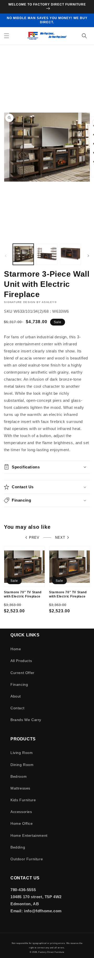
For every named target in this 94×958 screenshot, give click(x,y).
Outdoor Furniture (26, 859)
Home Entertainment (29, 835)
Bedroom (18, 776)
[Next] (88, 256)
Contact (17, 708)
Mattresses (20, 788)
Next (60, 537)
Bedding (17, 847)
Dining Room (22, 765)
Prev (34, 537)
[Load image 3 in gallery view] (70, 254)
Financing (19, 684)
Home (15, 649)
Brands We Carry (25, 720)
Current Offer (22, 673)
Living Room (21, 753)
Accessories (21, 812)
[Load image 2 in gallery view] (46, 254)
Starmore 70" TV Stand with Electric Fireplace (23, 594)
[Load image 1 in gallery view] (23, 254)
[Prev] (5, 256)
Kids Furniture (23, 800)
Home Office (21, 823)
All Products (21, 661)
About (15, 696)
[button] (6, 36)
